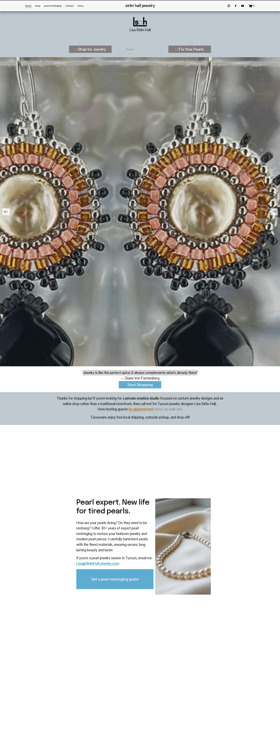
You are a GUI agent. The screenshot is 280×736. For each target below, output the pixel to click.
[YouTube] (242, 5)
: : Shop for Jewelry (90, 49)
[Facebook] (235, 5)
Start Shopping (140, 384)
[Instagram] (228, 5)
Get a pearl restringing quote (115, 579)
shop (38, 5)
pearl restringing (53, 5)
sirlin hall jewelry (140, 6)
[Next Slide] (274, 211)
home (28, 5)
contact (69, 5)
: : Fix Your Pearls (189, 49)
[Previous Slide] (6, 211)
